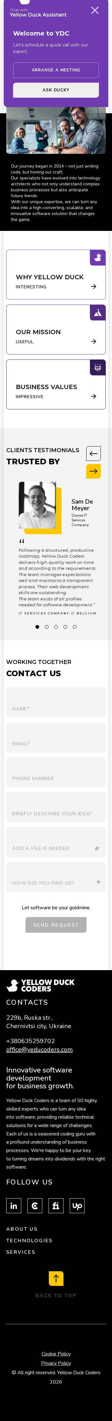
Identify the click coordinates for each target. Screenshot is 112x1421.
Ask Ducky (56, 90)
